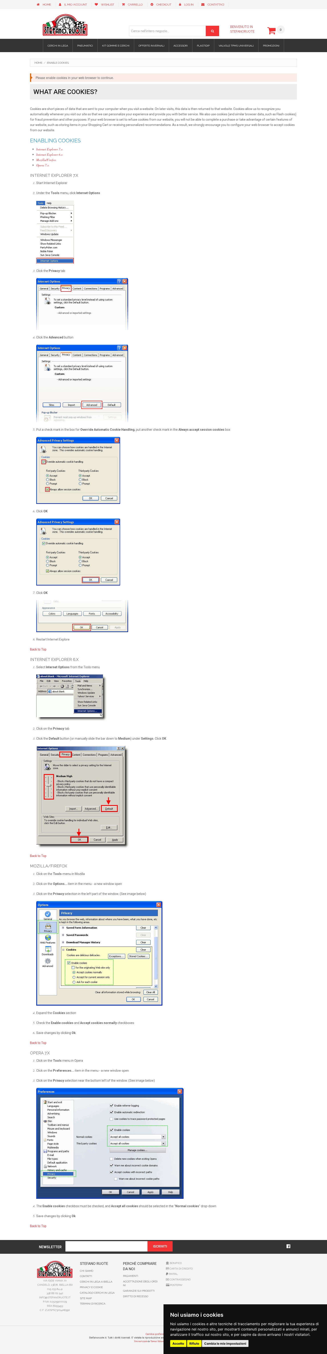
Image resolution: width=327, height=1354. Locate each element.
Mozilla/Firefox (46, 160)
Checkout (163, 4)
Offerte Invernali (151, 45)
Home (47, 4)
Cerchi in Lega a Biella (96, 1281)
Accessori (181, 45)
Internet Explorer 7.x (49, 149)
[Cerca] (212, 31)
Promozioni (271, 45)
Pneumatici (85, 45)
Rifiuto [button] (194, 1343)
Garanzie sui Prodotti (139, 1290)
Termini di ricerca (92, 1303)
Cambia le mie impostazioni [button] (225, 1343)
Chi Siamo (86, 1270)
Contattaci (216, 4)
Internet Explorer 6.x (49, 154)
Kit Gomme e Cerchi (115, 45)
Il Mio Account (75, 4)
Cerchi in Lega (58, 45)
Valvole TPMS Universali (236, 45)
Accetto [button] (178, 1343)
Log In (189, 4)
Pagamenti (130, 1275)
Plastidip (203, 45)
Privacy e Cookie (91, 1287)
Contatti (86, 1276)
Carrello (135, 4)
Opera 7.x (42, 165)
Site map (86, 1298)
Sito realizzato (140, 1341)
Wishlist (107, 4)
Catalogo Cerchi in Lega (97, 1292)
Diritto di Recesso (135, 1296)
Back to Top (38, 649)
